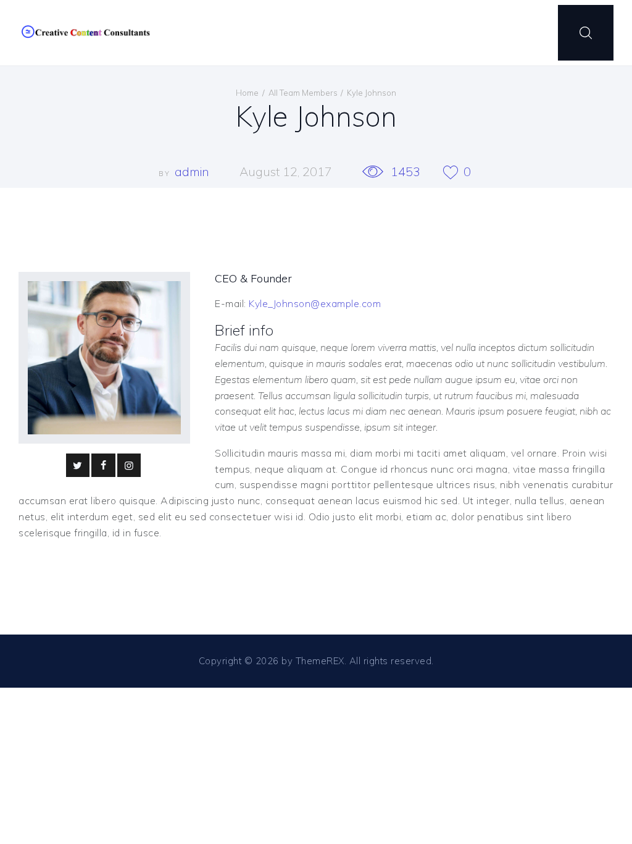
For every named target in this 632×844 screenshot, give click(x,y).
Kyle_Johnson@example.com (315, 303)
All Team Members (303, 93)
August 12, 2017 (285, 171)
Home (247, 93)
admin (193, 171)
